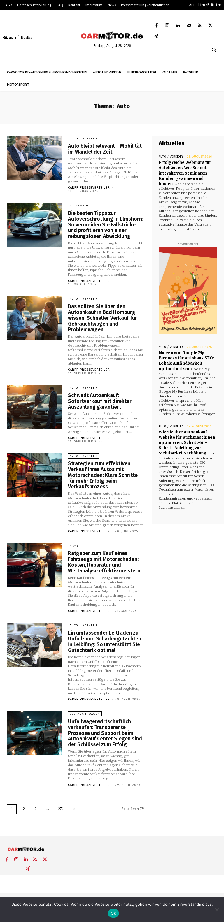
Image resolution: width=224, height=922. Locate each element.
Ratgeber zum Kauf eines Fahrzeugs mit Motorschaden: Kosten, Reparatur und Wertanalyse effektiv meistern (104, 562)
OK (113, 913)
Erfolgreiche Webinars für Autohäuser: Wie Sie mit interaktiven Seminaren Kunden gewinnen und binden (185, 173)
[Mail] (189, 26)
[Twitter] (210, 26)
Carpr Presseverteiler (89, 187)
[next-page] (74, 809)
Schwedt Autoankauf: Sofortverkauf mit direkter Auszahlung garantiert (100, 401)
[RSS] (200, 26)
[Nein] (217, 909)
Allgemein (79, 205)
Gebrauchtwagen (85, 713)
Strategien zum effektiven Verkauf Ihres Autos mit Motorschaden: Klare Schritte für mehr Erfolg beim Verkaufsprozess (103, 475)
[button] (213, 50)
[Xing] (156, 37)
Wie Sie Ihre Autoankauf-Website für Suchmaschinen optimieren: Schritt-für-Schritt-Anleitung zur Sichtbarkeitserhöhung (187, 443)
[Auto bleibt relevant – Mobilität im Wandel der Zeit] (34, 158)
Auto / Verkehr (83, 138)
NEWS (74, 545)
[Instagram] (167, 26)
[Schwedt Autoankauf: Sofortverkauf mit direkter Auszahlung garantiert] (34, 407)
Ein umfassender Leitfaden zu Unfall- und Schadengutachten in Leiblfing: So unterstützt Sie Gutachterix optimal (104, 641)
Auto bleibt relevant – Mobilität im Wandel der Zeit (105, 149)
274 (60, 809)
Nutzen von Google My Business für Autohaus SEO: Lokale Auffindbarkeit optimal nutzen (186, 360)
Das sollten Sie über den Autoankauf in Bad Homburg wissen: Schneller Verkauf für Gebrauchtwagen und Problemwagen (102, 318)
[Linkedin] (178, 26)
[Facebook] (156, 26)
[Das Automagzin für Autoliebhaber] (112, 36)
